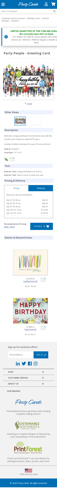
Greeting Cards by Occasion (13, 18)
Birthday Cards (33, 18)
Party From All (30, 329)
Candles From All (30, 281)
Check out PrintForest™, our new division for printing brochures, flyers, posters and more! (28, 460)
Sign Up (39, 355)
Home (28, 6)
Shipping (41, 188)
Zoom (29, 103)
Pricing (16, 188)
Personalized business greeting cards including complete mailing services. (28, 412)
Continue (38, 226)
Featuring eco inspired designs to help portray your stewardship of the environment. (28, 435)
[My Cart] (53, 5)
